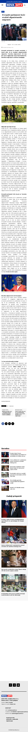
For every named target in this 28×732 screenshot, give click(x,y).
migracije (11, 406)
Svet (3, 11)
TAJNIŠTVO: (8, 711)
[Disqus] (14, 620)
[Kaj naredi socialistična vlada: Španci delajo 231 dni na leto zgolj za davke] (5, 468)
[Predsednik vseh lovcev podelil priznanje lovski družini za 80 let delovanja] (5, 474)
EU (7, 406)
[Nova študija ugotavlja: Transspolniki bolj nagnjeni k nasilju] (5, 481)
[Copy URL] (12, 423)
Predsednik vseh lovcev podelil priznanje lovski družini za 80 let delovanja (18, 475)
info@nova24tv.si (12, 710)
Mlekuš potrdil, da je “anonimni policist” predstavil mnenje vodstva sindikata (7, 413)
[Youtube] (18, 685)
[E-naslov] (9, 423)
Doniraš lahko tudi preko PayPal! (14, 1)
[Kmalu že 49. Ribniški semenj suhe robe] (5, 488)
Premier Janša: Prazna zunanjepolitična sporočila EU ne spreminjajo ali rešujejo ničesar (18, 455)
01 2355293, (14, 711)
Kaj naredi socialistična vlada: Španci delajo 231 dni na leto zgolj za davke (17, 468)
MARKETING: (8, 713)
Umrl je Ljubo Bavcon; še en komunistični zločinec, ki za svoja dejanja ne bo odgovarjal (20, 413)
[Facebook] (2, 423)
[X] (6, 423)
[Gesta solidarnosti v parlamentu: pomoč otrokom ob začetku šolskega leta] (5, 461)
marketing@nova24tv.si (17, 713)
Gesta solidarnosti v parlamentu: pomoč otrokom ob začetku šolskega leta (18, 461)
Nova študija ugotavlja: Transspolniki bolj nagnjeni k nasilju (17, 481)
